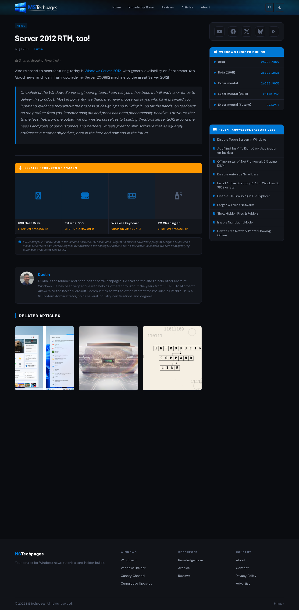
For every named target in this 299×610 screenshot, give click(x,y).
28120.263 (271, 94)
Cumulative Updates (136, 584)
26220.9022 (270, 62)
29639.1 (273, 105)
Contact (242, 568)
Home (116, 7)
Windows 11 (129, 560)
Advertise (243, 584)
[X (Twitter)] (247, 31)
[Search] (269, 7)
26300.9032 (270, 83)
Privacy (279, 604)
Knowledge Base (141, 7)
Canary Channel (133, 576)
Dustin (38, 49)
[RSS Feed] (274, 31)
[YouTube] (219, 31)
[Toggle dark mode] (280, 7)
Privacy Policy (246, 576)
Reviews (167, 7)
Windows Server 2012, (103, 70)
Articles (187, 7)
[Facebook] (233, 31)
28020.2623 (270, 73)
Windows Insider (133, 568)
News (21, 25)
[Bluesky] (260, 31)
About (205, 7)
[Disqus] (108, 460)
